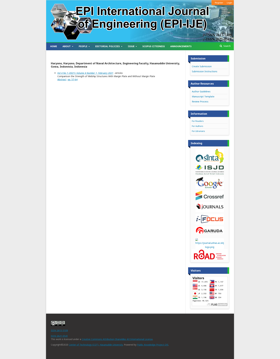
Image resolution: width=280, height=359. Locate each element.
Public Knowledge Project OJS (152, 344)
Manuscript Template (203, 96)
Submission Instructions (204, 71)
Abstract (61, 79)
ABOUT (67, 46)
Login (229, 2)
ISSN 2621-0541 (59, 335)
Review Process (200, 101)
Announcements (181, 46)
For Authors (197, 126)
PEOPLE (83, 46)
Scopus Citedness (153, 46)
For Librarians (198, 131)
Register (219, 2)
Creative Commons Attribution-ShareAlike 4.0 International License (117, 339)
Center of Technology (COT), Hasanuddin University (96, 344)
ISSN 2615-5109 (59, 330)
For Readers (198, 121)
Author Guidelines (201, 91)
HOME (53, 46)
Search (227, 45)
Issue (131, 46)
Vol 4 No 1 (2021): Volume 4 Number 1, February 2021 (85, 73)
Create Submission (202, 66)
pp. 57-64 (72, 79)
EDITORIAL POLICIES (107, 46)
